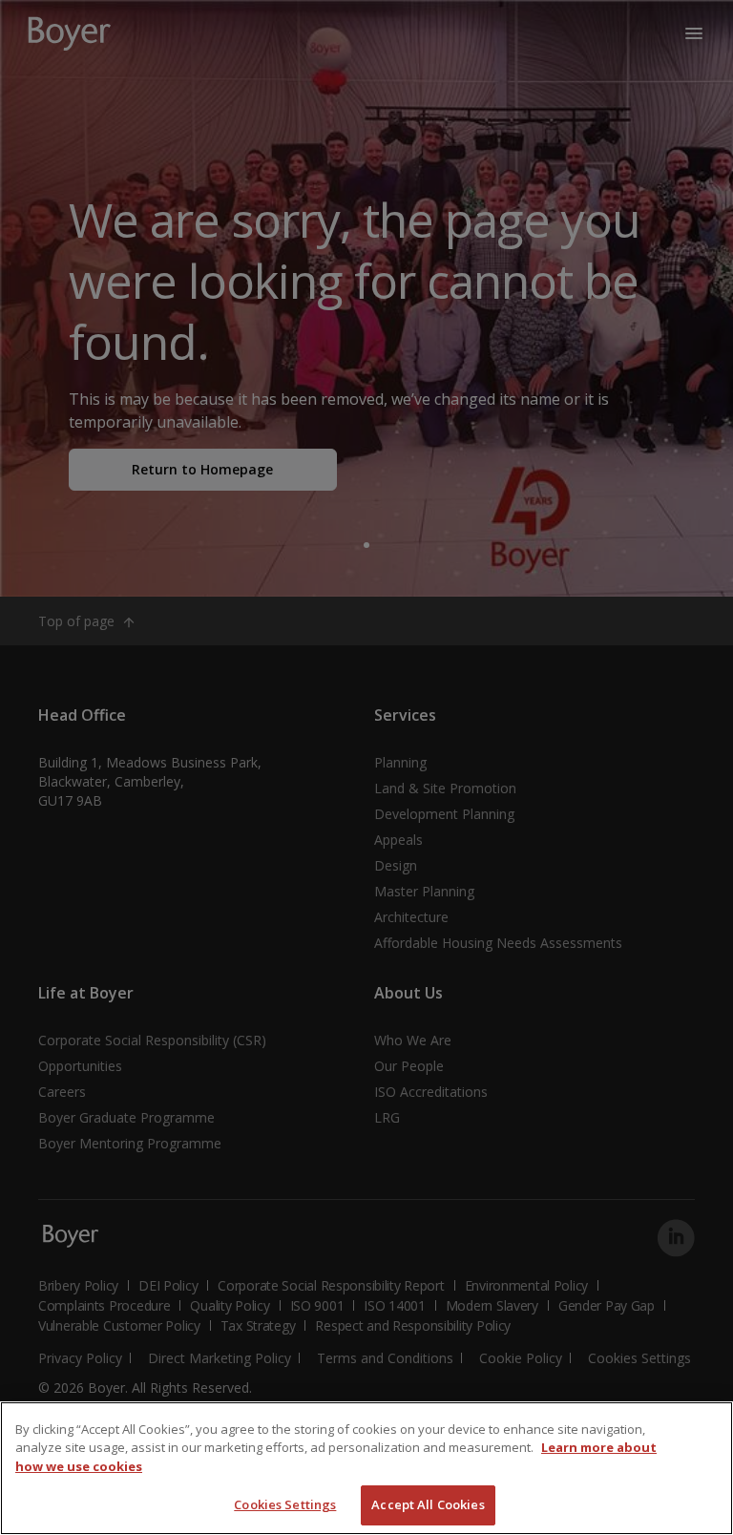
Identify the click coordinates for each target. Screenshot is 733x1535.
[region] (366, 1468)
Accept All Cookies (427, 1504)
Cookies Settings (285, 1504)
